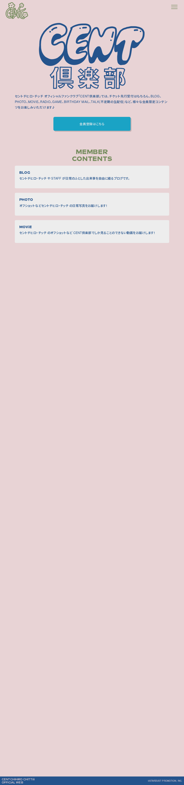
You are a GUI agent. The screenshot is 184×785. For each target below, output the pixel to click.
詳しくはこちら (92, 572)
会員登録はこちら (92, 124)
